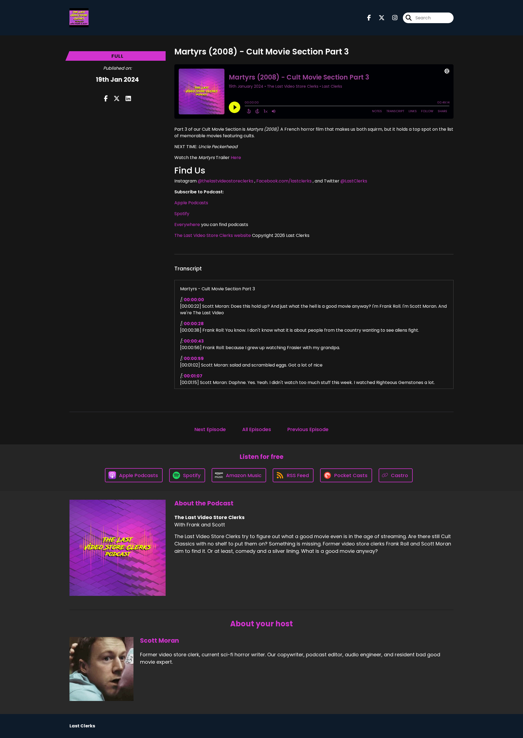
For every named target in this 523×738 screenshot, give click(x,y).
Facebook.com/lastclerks (284, 181)
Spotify (181, 214)
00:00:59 (194, 358)
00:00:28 (194, 324)
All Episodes (256, 429)
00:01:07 (193, 376)
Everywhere (187, 224)
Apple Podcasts (191, 203)
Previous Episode (308, 429)
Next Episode (210, 429)
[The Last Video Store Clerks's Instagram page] (391, 18)
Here (236, 157)
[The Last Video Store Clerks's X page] (378, 18)
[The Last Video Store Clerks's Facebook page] (369, 18)
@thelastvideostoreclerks (225, 181)
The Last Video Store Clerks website (212, 235)
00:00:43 (194, 341)
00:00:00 (194, 300)
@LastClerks (353, 181)
